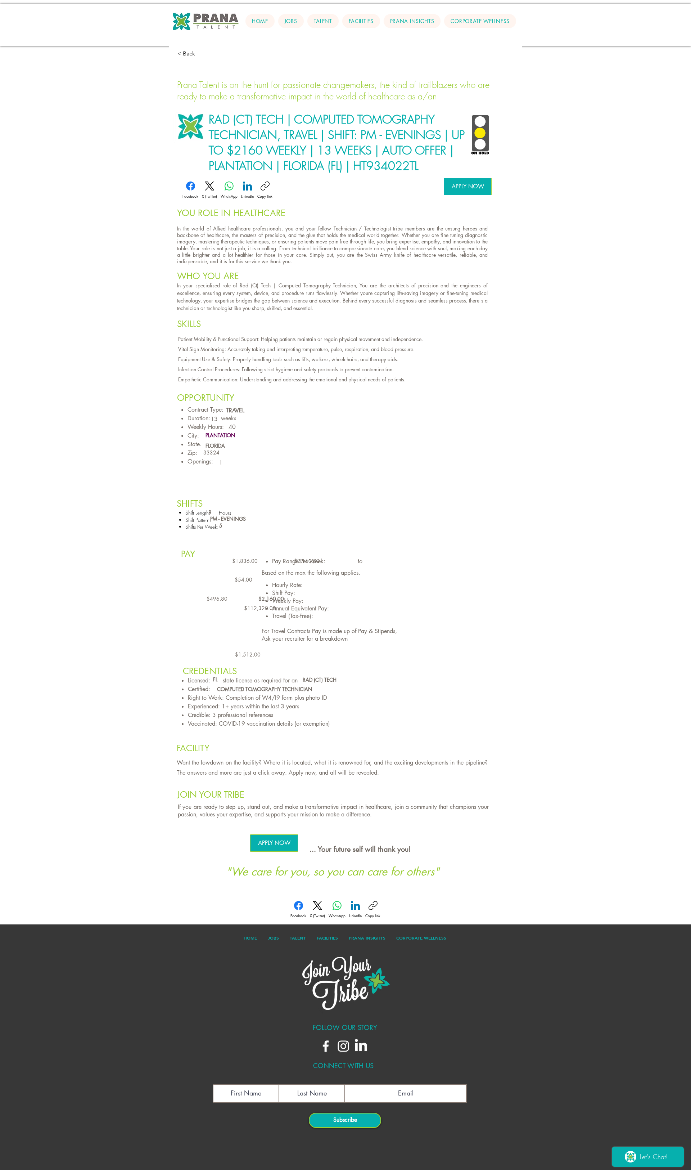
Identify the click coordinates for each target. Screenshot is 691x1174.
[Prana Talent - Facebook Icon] (325, 1046)
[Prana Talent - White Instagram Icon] (343, 1046)
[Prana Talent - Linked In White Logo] (361, 1046)
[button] (323, 21)
